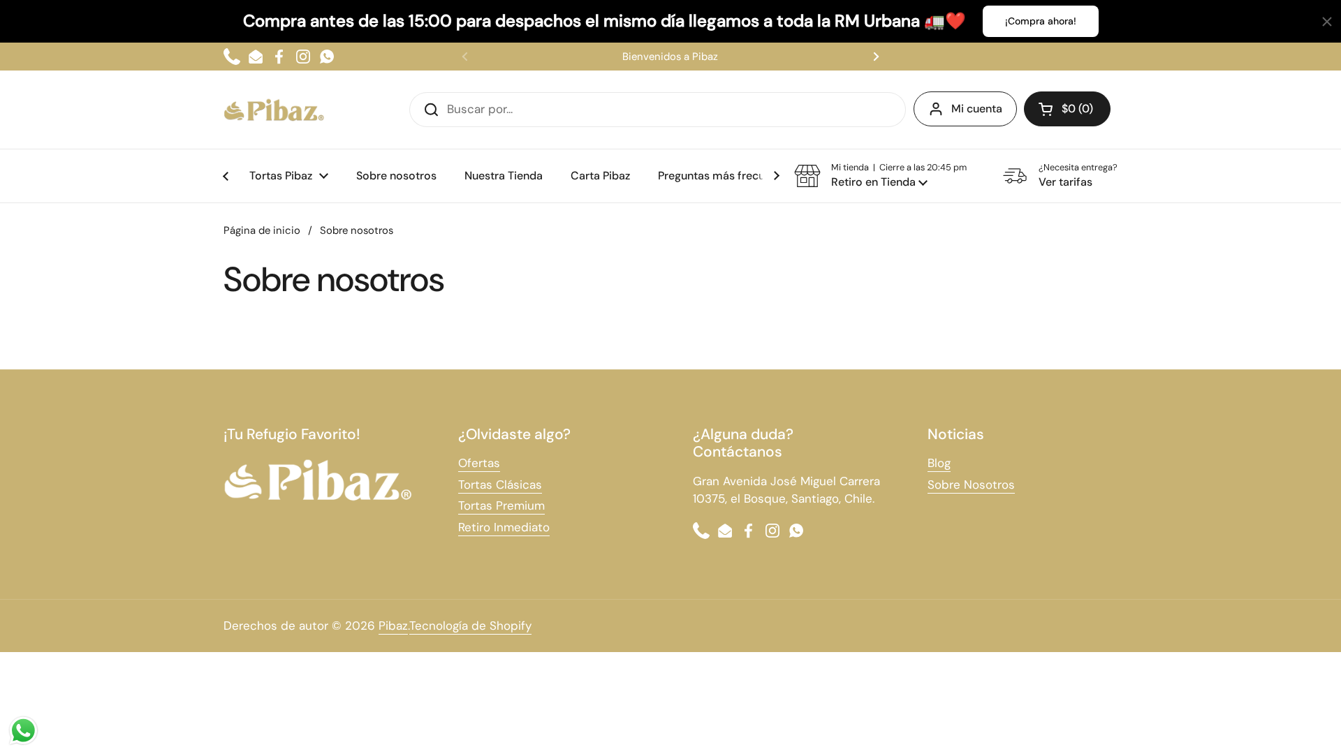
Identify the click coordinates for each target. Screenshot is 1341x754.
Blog (939, 463)
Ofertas (479, 463)
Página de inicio (262, 230)
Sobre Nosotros (971, 484)
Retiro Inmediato (504, 527)
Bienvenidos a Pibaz (670, 56)
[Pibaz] (274, 109)
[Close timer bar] (1327, 21)
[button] (880, 176)
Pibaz (393, 625)
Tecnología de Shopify (470, 625)
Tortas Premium (501, 505)
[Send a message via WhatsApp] (23, 730)
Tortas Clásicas (500, 484)
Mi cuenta (976, 108)
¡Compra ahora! (1040, 21)
